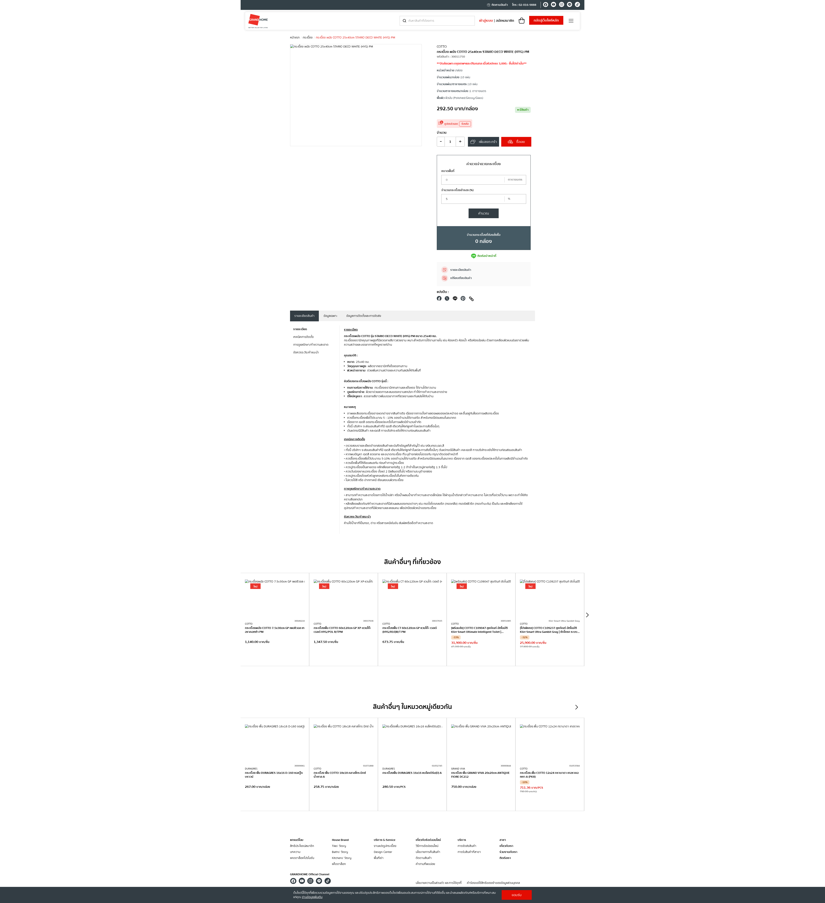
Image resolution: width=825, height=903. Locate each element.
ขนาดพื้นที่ (447, 171)
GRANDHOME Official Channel (309, 874)
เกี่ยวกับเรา (506, 846)
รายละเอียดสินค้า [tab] (304, 316)
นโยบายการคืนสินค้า (428, 852)
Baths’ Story (340, 852)
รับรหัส (465, 124)
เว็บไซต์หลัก (546, 20)
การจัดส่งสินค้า (467, 846)
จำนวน (441, 132)
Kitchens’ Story (341, 858)
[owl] (587, 615)
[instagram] (561, 5)
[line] (569, 5)
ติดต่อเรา (505, 858)
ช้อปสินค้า (275, 657)
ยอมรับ (517, 895)
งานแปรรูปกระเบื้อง (385, 846)
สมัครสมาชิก (505, 20)
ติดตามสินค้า (500, 5)
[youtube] (553, 5)
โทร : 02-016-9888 (524, 5)
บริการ (462, 840)
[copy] (471, 299)
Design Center (383, 852)
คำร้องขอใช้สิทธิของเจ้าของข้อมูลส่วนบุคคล (493, 883)
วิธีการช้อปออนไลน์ (427, 846)
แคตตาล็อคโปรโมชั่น (302, 858)
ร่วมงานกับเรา (508, 852)
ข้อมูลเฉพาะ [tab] (330, 316)
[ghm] (258, 21)
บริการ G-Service (384, 840)
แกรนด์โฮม (296, 840)
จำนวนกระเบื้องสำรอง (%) (457, 190)
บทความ (295, 852)
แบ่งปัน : (443, 291)
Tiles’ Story (339, 846)
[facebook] (545, 5)
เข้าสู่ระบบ (486, 20)
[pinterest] (463, 299)
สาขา (503, 840)
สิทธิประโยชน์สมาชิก (302, 846)
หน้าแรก (294, 37)
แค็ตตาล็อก (339, 864)
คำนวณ (483, 213)
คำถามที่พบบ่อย (425, 864)
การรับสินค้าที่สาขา (469, 852)
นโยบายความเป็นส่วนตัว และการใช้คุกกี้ (438, 883)
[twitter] (447, 299)
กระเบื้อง (308, 37)
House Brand (340, 840)
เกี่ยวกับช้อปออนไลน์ (428, 840)
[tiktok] (577, 5)
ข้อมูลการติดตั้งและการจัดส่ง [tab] (363, 316)
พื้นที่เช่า (378, 858)
